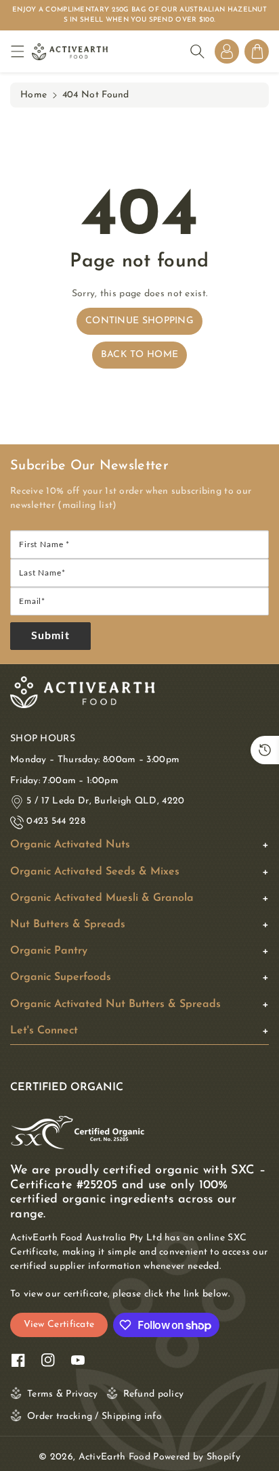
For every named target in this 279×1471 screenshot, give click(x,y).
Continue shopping (139, 321)
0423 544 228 (55, 821)
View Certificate (59, 1325)
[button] (21, 51)
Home (33, 95)
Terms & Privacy (62, 1394)
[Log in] (227, 51)
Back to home (140, 355)
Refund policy (153, 1394)
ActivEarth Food (115, 1457)
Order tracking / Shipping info (94, 1416)
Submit (50, 635)
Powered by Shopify (196, 1457)
